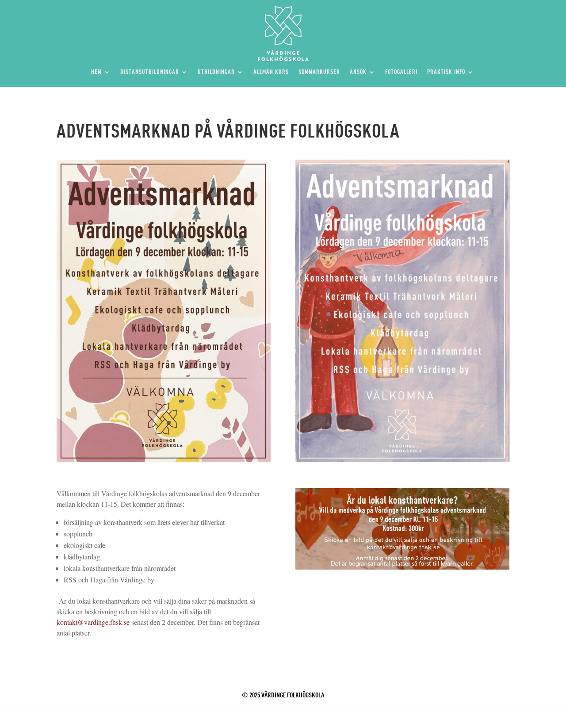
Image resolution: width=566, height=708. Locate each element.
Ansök (358, 72)
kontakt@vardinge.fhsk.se (93, 622)
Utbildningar (216, 72)
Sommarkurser (319, 72)
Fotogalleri (401, 72)
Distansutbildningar (149, 72)
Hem (96, 72)
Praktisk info (446, 72)
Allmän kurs (271, 72)
